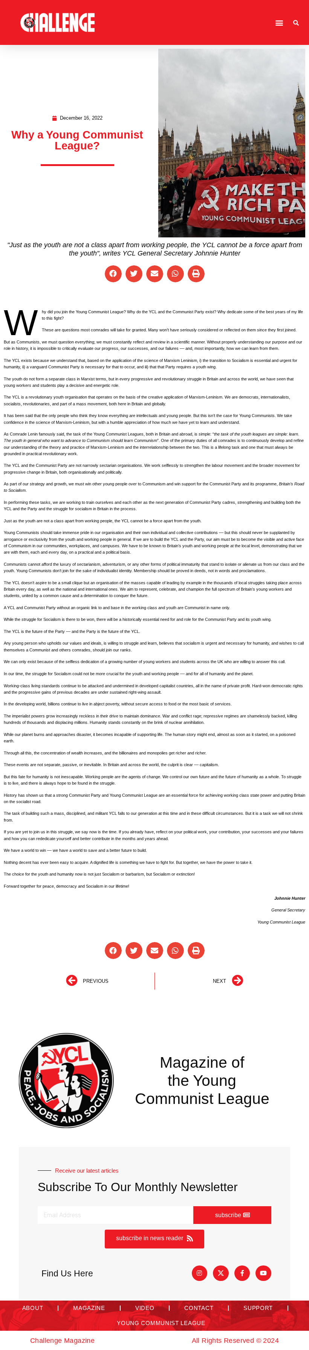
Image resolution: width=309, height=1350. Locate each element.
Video (144, 1308)
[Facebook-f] (242, 1273)
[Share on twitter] (133, 273)
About (32, 1308)
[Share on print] (196, 273)
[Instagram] (200, 1273)
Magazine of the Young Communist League (202, 1080)
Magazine (89, 1308)
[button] (279, 22)
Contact (198, 1308)
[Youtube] (263, 1273)
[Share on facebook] (113, 273)
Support (258, 1308)
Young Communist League (161, 1323)
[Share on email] (154, 273)
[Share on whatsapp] (175, 273)
